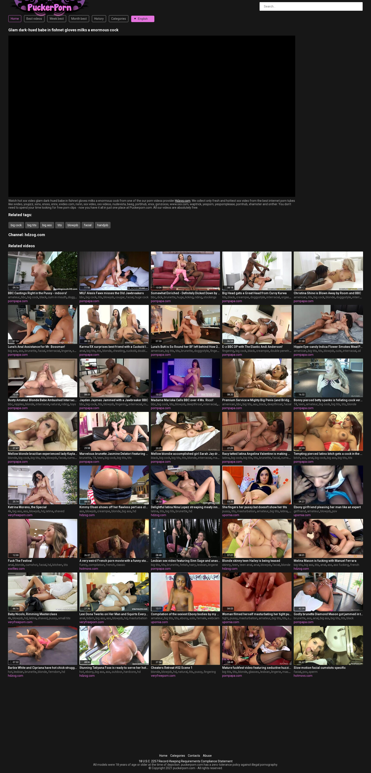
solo (192, 618)
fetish (184, 565)
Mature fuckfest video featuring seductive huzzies (257, 667)
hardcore (130, 672)
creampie (242, 297)
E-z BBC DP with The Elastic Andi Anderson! (252, 346)
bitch (297, 458)
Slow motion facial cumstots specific (320, 667)
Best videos (34, 18)
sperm (313, 672)
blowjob (73, 225)
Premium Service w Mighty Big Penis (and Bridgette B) (257, 400)
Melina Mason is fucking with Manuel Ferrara (325, 560)
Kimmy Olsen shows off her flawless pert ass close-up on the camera (114, 507)
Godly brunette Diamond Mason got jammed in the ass (328, 614)
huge (180, 297)
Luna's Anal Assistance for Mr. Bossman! (36, 346)
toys (73, 404)
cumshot (73, 458)
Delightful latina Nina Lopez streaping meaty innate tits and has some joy (185, 507)
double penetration (283, 351)
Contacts (194, 755)
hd (42, 511)
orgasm (286, 297)
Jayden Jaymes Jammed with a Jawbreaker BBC (113, 400)
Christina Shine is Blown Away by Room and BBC (327, 293)
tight (225, 618)
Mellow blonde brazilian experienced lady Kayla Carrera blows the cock (42, 453)
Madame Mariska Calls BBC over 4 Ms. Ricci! (182, 400)
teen (301, 404)
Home (15, 18)
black (43, 297)
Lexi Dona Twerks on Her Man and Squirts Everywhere (114, 614)
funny (83, 565)
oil (359, 351)
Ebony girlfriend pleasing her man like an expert (327, 507)
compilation (97, 565)
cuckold (131, 351)
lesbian (202, 565)
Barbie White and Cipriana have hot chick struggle (42, 667)
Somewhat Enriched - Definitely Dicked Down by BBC (185, 293)
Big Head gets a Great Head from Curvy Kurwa (254, 293)
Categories (118, 18)
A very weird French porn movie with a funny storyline (114, 560)
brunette (170, 297)
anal (82, 351)
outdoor (117, 672)
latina (226, 458)
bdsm (90, 618)
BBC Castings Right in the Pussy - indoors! (37, 293)
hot (10, 672)
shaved (59, 511)
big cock (16, 225)
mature (218, 458)
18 (295, 404)
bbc (23, 297)
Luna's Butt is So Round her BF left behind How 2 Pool (185, 346)
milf (146, 404)
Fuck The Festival (20, 560)
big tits (31, 225)
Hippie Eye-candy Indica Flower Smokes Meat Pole (328, 346)
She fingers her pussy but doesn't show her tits (254, 507)
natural (55, 404)
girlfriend (300, 511)
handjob (102, 225)
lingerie (66, 351)
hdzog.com (35, 234)
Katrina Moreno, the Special (27, 507)
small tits (64, 618)
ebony (184, 618)
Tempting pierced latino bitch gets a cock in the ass (328, 453)
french (110, 565)
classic (120, 565)
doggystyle (75, 297)
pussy (226, 511)
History (99, 18)
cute (339, 351)
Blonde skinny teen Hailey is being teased (251, 560)
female (201, 618)
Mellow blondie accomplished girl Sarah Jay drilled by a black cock (185, 453)
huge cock (142, 297)
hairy (192, 565)
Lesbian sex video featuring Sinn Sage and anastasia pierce (185, 560)
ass (21, 351)
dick (160, 297)
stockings (210, 297)
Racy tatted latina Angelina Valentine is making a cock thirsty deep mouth (257, 453)
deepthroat (194, 404)
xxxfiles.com (16, 568)
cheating (119, 351)
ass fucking (341, 565)
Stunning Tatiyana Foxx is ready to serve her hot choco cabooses (114, 667)
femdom (54, 672)
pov (334, 511)
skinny (226, 565)
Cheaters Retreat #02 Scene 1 (171, 667)
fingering (216, 351)
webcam (213, 618)
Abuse (207, 755)
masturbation (246, 511)
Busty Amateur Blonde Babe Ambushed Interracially (42, 400)
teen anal (246, 565)
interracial (273, 297)
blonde (330, 297)
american (300, 297)
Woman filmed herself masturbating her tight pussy (257, 614)
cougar (120, 297)
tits (60, 225)
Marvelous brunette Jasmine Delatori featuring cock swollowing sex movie (114, 453)
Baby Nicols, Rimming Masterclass (32, 614)
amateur (14, 297)
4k (9, 511)
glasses (254, 672)
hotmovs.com (88, 568)
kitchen (57, 565)
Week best (57, 18)
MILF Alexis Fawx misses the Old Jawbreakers (111, 293)
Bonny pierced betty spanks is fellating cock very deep (328, 400)
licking (189, 297)
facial (87, 225)
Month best (79, 18)
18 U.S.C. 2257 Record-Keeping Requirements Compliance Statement (186, 761)
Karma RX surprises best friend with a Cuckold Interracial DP (114, 346)
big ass (47, 225)
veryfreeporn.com (20, 515)
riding (198, 297)
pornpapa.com (18, 301)
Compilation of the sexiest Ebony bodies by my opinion (185, 614)
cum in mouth (57, 297)
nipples (19, 404)
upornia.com (230, 515)
